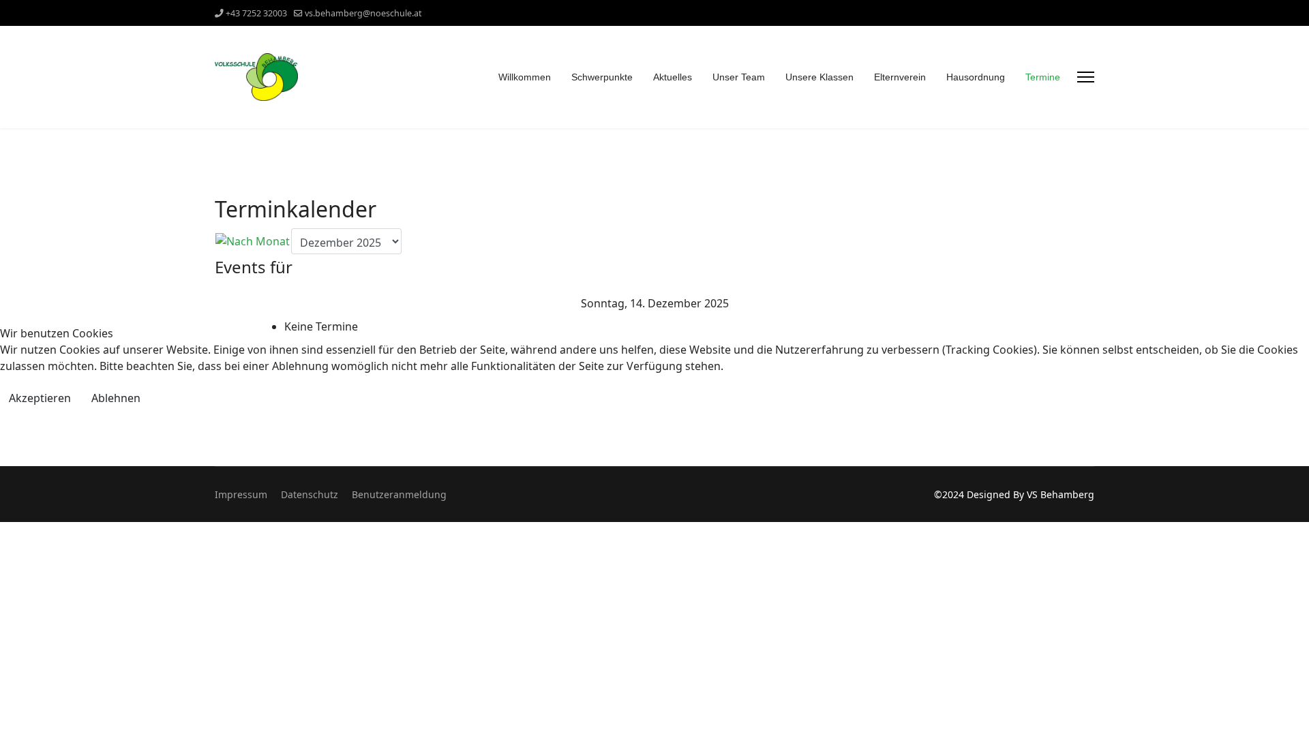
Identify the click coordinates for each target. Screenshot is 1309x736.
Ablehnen (115, 397)
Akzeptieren (40, 397)
